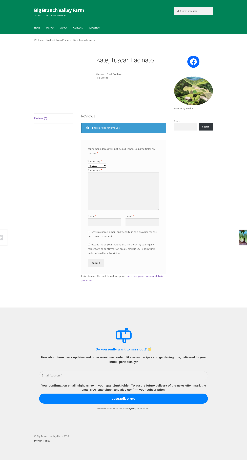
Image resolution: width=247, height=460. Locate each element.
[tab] (53, 118)
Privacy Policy (42, 440)
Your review (95, 170)
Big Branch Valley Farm (59, 10)
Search (177, 120)
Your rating (95, 161)
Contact (78, 27)
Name (92, 216)
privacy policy (129, 408)
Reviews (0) (40, 118)
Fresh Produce (63, 39)
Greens (104, 77)
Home (41, 39)
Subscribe (94, 27)
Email (130, 216)
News (37, 27)
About (63, 27)
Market (50, 27)
